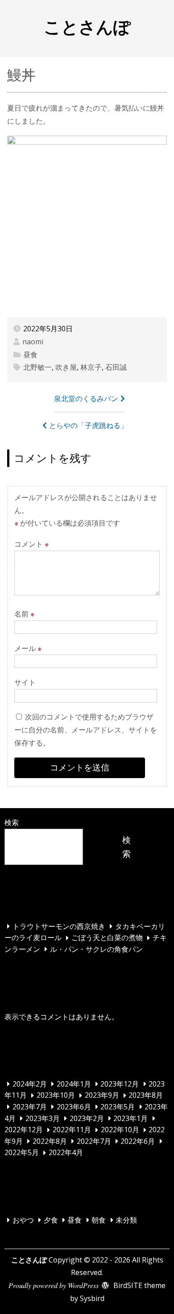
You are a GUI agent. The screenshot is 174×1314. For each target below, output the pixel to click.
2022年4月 (66, 1153)
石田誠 (116, 367)
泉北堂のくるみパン (86, 398)
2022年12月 (23, 1130)
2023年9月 (102, 1095)
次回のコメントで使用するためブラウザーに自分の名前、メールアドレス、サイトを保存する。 (85, 730)
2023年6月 (74, 1107)
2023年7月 (29, 1107)
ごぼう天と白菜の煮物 (107, 938)
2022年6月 (137, 1141)
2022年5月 (21, 1153)
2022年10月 (120, 1130)
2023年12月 (119, 1084)
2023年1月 (130, 1118)
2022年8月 (50, 1141)
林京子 (91, 367)
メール (27, 648)
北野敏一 (37, 367)
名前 (24, 614)
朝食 (98, 1220)
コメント (31, 544)
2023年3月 (42, 1118)
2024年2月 (29, 1084)
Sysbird (92, 1298)
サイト (25, 682)
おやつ (23, 1220)
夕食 (51, 1220)
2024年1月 (74, 1084)
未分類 (126, 1220)
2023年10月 (56, 1095)
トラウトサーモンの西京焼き (58, 926)
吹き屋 (66, 367)
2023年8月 (145, 1095)
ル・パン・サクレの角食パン (96, 949)
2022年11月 (72, 1130)
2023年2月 (87, 1118)
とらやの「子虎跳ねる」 (88, 425)
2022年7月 (94, 1141)
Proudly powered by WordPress (53, 1285)
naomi (32, 342)
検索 (11, 822)
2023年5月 (117, 1107)
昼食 (30, 355)
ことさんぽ (87, 26)
